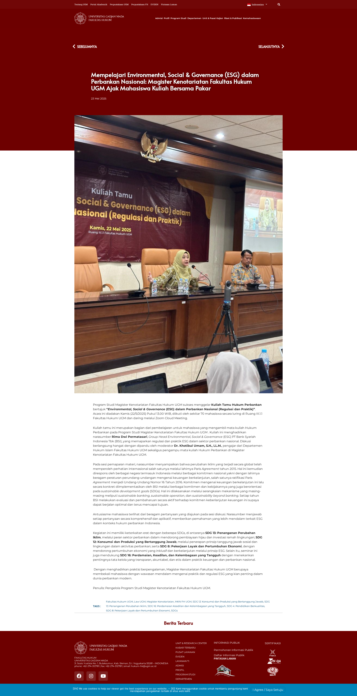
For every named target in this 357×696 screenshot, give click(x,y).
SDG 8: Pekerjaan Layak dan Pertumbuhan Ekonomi (138, 610)
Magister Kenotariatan (160, 601)
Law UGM (140, 601)
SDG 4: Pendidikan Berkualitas (245, 606)
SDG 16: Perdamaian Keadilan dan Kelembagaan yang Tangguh (187, 606)
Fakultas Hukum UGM (119, 601)
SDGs (174, 610)
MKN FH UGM (183, 601)
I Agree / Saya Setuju (268, 690)
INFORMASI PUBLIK (227, 642)
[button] (278, 4)
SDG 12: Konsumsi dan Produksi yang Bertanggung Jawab (228, 601)
